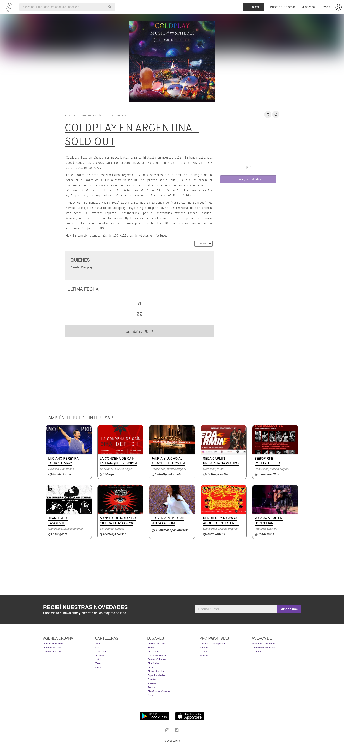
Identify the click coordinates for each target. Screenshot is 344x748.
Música (99, 659)
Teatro (98, 663)
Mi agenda (308, 6)
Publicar (254, 6)
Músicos (204, 655)
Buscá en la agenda (283, 6)
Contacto (256, 651)
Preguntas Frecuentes (263, 643)
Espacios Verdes (156, 675)
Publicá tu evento (53, 643)
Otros (98, 667)
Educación (100, 651)
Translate (202, 243)
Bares (151, 647)
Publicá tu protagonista (212, 643)
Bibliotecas (153, 651)
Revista (325, 6)
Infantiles (100, 655)
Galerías (152, 679)
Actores (204, 651)
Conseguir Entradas (248, 179)
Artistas (204, 647)
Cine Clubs (153, 663)
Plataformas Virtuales (159, 691)
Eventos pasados (52, 651)
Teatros (151, 687)
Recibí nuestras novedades (85, 607)
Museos (152, 683)
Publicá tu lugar (156, 643)
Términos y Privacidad (263, 647)
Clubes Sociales (156, 671)
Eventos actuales (52, 647)
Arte (97, 643)
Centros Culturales (157, 659)
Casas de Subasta (157, 655)
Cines (151, 667)
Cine (97, 647)
